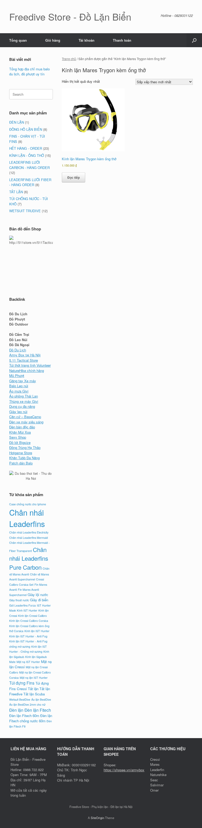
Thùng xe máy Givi (23, 401)
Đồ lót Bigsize (20, 442)
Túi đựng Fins (21, 683)
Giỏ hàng (52, 40)
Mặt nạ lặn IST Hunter (34, 678)
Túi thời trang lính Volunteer (30, 365)
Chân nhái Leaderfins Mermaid (28, 538)
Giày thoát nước (19, 600)
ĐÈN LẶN (16, 122)
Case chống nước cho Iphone (27, 504)
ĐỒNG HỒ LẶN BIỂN (25, 129)
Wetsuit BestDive (19, 699)
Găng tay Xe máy (22, 380)
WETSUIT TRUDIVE (25, 210)
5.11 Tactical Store (23, 360)
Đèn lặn (16, 710)
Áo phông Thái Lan (23, 396)
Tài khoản (86, 40)
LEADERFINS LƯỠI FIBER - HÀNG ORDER (30, 182)
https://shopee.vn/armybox (124, 769)
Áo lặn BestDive (41, 699)
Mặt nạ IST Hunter (28, 662)
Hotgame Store (20, 452)
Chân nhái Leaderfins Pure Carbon (28, 558)
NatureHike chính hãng (26, 370)
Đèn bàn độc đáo (22, 426)
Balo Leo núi (18, 385)
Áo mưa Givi (18, 391)
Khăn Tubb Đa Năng (24, 457)
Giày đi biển (39, 599)
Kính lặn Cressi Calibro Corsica (28, 621)
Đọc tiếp (73, 177)
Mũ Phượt (16, 375)
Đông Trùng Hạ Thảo (25, 447)
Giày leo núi (18, 411)
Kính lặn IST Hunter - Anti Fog (28, 636)
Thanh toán (122, 40)
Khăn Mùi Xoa (20, 432)
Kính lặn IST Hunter (36, 631)
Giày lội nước (38, 594)
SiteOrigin (97, 818)
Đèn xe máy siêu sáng (26, 421)
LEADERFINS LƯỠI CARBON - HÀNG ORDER (29, 165)
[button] (194, 40)
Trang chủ (69, 58)
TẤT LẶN (16, 191)
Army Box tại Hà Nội (25, 354)
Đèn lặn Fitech (37, 710)
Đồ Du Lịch (17, 349)
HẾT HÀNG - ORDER (25, 148)
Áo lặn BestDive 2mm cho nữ (27, 704)
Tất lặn (33, 688)
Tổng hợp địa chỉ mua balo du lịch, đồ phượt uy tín (29, 71)
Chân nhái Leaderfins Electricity (28, 532)
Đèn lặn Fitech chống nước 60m (30, 718)
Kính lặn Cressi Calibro (32, 616)
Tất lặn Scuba (34, 693)
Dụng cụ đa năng (22, 406)
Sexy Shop (17, 437)
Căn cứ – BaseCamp (25, 416)
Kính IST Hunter (27, 610)
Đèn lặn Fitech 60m (24, 715)
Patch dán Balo (21, 463)
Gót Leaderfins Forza (22, 605)
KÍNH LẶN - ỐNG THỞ (26, 155)
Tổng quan (18, 40)
